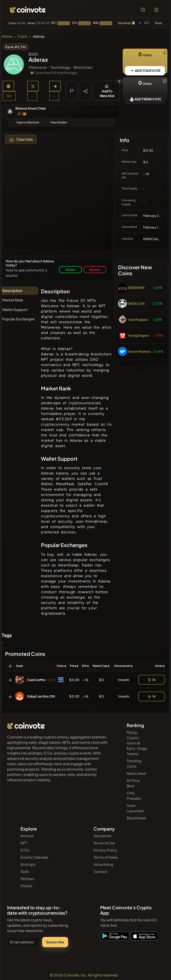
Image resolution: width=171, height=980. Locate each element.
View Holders (58, 122)
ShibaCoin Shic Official (43, 696)
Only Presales (134, 796)
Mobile (26, 885)
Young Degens (138, 335)
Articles (27, 835)
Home (7, 36)
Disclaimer (103, 835)
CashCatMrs (36, 680)
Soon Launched (135, 808)
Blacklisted (136, 818)
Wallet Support (15, 309)
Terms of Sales (106, 857)
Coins (22, 36)
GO (9, 96)
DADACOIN (136, 303)
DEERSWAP (136, 288)
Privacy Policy (105, 850)
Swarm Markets (139, 351)
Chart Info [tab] (24, 139)
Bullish (70, 269)
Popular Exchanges (18, 319)
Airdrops (27, 864)
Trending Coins (134, 763)
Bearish (94, 269)
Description (12, 290)
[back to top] (158, 970)
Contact (100, 871)
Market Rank (12, 300)
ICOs (24, 850)
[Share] (85, 91)
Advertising (103, 864)
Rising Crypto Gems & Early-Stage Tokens (137, 743)
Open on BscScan (27, 122)
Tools (24, 871)
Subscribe (55, 942)
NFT (23, 843)
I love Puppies (138, 319)
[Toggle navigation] (156, 10)
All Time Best (133, 783)
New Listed (136, 773)
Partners (27, 878)
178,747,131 (42, 23)
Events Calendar (34, 857)
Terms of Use (104, 843)
